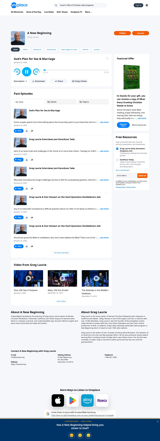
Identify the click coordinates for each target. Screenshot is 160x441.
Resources (37, 49)
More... (88, 12)
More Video (61, 301)
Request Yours (123, 125)
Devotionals (51, 49)
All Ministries (17, 12)
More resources (139, 125)
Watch (25, 49)
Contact (97, 49)
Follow (122, 33)
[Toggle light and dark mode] (147, 5)
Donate (140, 33)
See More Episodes (61, 253)
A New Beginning (39, 33)
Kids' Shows (62, 12)
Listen (15, 49)
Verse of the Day (33, 12)
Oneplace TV (76, 12)
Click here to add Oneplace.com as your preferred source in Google (82, 415)
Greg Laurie (33, 37)
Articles (85, 49)
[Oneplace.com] (19, 5)
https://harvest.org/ (18, 364)
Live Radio (49, 12)
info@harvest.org (17, 357)
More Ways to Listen (69, 49)
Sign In (138, 5)
